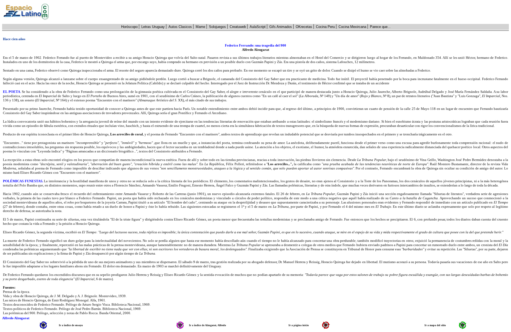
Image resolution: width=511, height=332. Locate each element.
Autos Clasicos (180, 27)
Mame (200, 27)
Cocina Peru (325, 27)
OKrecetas (304, 27)
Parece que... (380, 27)
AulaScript (258, 27)
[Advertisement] (282, 12)
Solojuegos (217, 27)
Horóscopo (129, 27)
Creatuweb (238, 27)
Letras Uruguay (153, 27)
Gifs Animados (280, 27)
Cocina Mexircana (352, 27)
